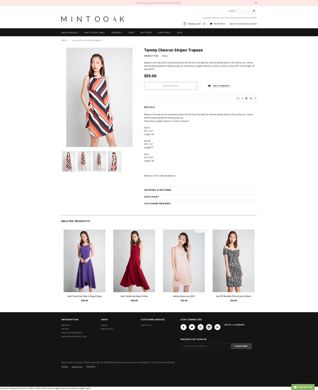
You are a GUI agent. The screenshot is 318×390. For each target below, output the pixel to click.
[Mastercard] (77, 367)
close (256, 2)
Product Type (151, 56)
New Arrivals (107, 329)
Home (64, 40)
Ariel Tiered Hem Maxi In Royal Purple (85, 296)
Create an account (248, 24)
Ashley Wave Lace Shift (184, 296)
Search (104, 325)
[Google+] (256, 98)
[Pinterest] (251, 98)
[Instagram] (209, 327)
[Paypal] (90, 367)
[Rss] (217, 327)
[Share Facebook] (242, 98)
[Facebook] (183, 327)
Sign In (233, 24)
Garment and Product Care (74, 336)
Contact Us (146, 325)
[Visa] (64, 367)
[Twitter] (246, 98)
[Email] (238, 98)
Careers (65, 329)
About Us (65, 325)
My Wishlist (219, 24)
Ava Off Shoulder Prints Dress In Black (233, 296)
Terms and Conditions (71, 333)
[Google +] (201, 327)
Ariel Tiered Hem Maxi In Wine (134, 296)
